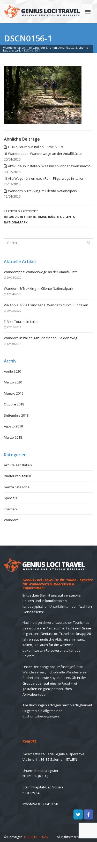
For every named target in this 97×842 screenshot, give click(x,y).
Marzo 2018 (13, 437)
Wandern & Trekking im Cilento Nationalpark (42, 190)
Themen (10, 509)
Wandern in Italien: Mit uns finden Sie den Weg (40, 338)
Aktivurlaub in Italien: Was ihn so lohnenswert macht (49, 166)
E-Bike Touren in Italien (26, 146)
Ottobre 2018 (14, 404)
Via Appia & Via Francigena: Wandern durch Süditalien (46, 305)
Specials (10, 498)
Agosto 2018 (13, 426)
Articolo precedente (39, 216)
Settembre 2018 (16, 415)
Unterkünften (60, 606)
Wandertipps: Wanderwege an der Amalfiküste (45, 153)
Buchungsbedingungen (41, 716)
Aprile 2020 (12, 371)
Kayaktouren (60, 677)
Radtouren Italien (17, 476)
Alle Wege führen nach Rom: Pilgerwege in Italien (46, 178)
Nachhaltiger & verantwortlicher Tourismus (56, 622)
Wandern (11, 520)
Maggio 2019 (13, 393)
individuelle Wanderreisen (67, 672)
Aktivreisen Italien (18, 465)
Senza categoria (16, 487)
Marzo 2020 (13, 382)
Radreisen (31, 677)
